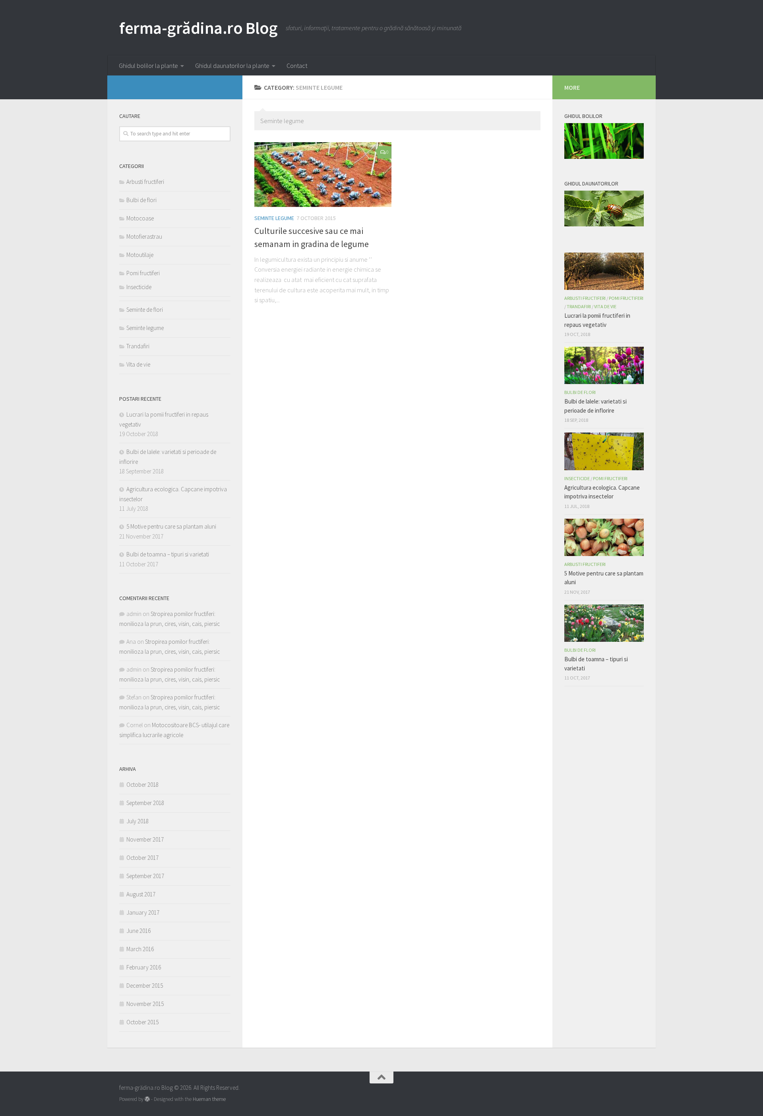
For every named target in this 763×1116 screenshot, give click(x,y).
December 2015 (144, 985)
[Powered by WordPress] (147, 1099)
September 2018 (145, 803)
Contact (297, 66)
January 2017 (142, 912)
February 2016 (143, 967)
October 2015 (142, 1022)
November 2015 (145, 1004)
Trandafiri (137, 346)
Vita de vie (138, 364)
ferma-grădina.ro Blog (198, 27)
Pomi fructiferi (143, 273)
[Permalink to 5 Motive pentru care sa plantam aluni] (604, 537)
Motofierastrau (144, 236)
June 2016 (138, 931)
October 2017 (142, 857)
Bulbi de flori (141, 200)
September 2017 (145, 876)
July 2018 (137, 821)
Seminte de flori (144, 309)
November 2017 (145, 839)
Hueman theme (209, 1099)
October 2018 (142, 784)
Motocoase (140, 218)
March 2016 (140, 949)
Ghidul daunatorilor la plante (232, 66)
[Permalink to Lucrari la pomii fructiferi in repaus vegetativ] (604, 271)
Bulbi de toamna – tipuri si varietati (167, 554)
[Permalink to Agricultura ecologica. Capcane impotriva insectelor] (604, 451)
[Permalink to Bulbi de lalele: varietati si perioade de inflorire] (604, 365)
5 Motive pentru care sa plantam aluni (171, 526)
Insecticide (138, 287)
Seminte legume (274, 218)
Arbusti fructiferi (145, 181)
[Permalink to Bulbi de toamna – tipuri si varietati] (604, 623)
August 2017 (140, 894)
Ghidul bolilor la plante (148, 66)
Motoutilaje (139, 255)
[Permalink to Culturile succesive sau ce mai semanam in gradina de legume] (322, 174)
